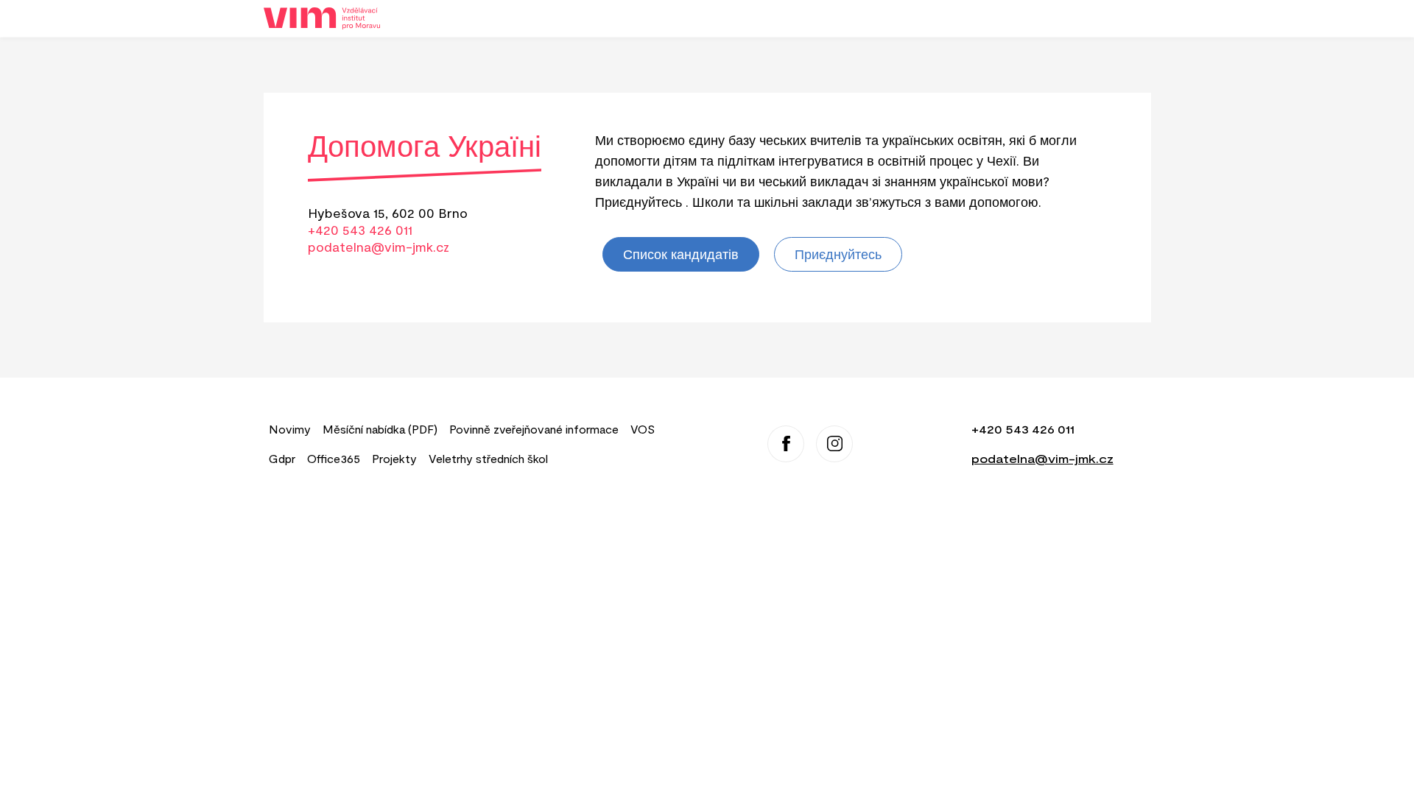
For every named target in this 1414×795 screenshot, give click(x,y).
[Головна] (327, 18)
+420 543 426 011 (360, 230)
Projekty (394, 458)
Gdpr (282, 458)
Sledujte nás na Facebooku (785, 443)
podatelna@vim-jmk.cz (378, 247)
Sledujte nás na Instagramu (834, 443)
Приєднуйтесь (838, 254)
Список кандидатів (681, 254)
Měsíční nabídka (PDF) (380, 429)
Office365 (333, 458)
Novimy (290, 429)
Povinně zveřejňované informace (534, 429)
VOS (642, 429)
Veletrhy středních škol (488, 458)
